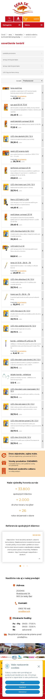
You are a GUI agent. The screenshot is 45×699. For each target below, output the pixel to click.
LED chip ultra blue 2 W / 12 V (22, 279)
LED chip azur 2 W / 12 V (20, 311)
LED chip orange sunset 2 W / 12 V (24, 421)
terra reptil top (16, 88)
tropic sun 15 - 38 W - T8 (20, 294)
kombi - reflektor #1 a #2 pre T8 (23, 341)
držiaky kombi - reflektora (20, 375)
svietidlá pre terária (9, 53)
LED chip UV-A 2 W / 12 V (20, 437)
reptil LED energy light (19, 151)
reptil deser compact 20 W (21, 214)
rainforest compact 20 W (20, 168)
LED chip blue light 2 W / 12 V (22, 231)
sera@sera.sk (24, 611)
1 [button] (19, 566)
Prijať (22, 682)
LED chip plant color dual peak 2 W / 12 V (25, 390)
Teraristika (18, 35)
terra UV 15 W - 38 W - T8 (20, 263)
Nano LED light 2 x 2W (19, 199)
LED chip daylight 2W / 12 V (21, 136)
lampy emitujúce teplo (10, 60)
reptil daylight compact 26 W (22, 121)
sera (10, 35)
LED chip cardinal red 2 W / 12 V (23, 326)
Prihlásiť (18, 20)
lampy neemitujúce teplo (11, 66)
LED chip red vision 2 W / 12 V (22, 404)
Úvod (3, 35)
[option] (22, 546)
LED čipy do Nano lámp (11, 72)
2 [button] (22, 566)
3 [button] (26, 566)
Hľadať (9, 20)
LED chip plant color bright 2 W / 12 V (25, 360)
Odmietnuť (22, 692)
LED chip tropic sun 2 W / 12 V (22, 184)
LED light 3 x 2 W (17, 246)
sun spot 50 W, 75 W (18, 105)
